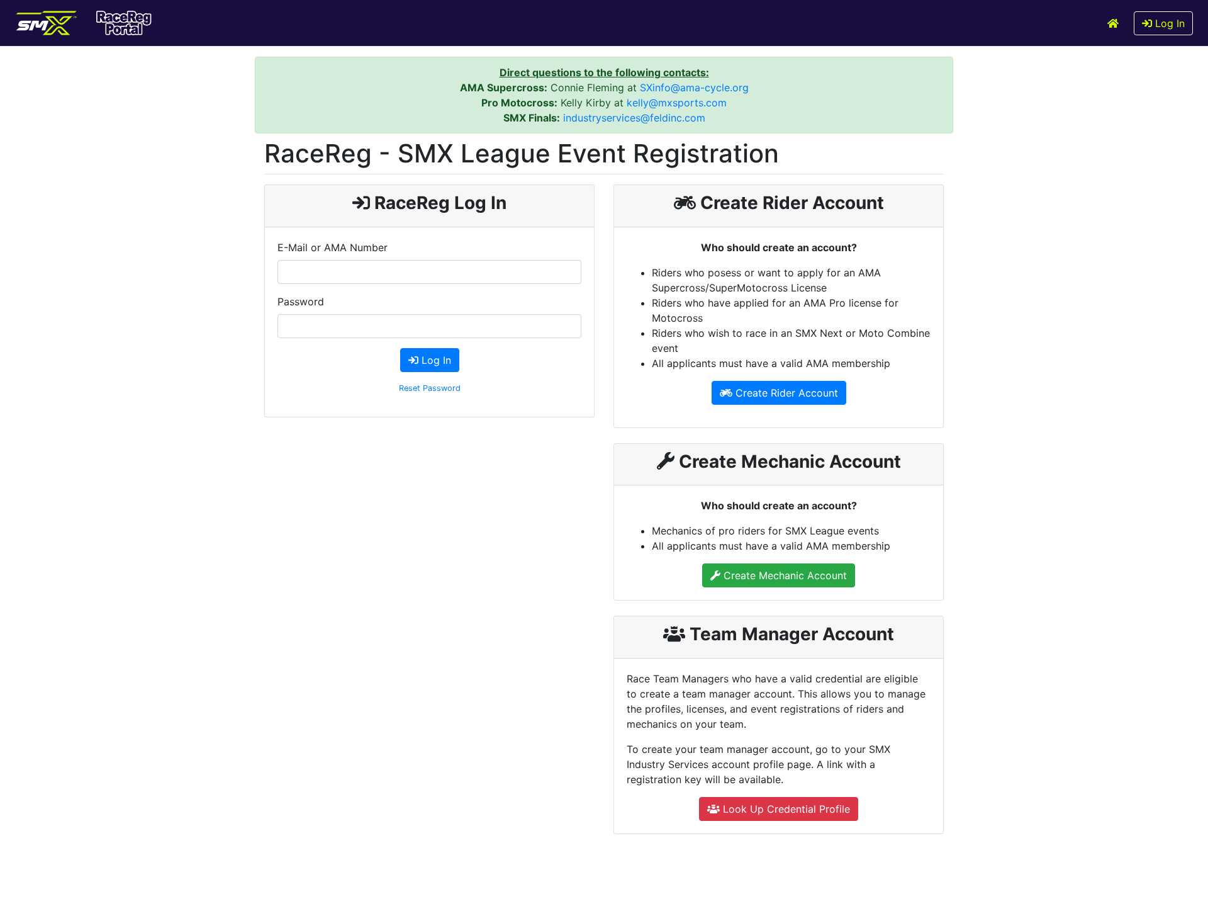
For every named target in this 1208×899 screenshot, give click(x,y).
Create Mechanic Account (783, 575)
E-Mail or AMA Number (332, 247)
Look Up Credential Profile (785, 809)
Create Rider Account (785, 393)
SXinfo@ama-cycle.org (694, 87)
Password (300, 301)
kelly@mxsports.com (677, 102)
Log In (1168, 23)
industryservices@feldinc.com (634, 117)
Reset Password (430, 388)
